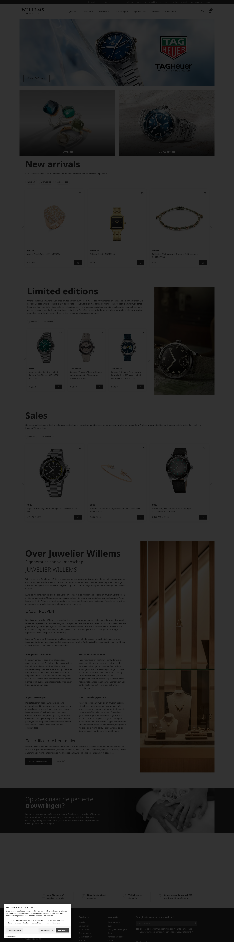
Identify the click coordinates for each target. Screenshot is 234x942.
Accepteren (62, 930)
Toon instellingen (14, 930)
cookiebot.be (12, 936)
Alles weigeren (46, 930)
